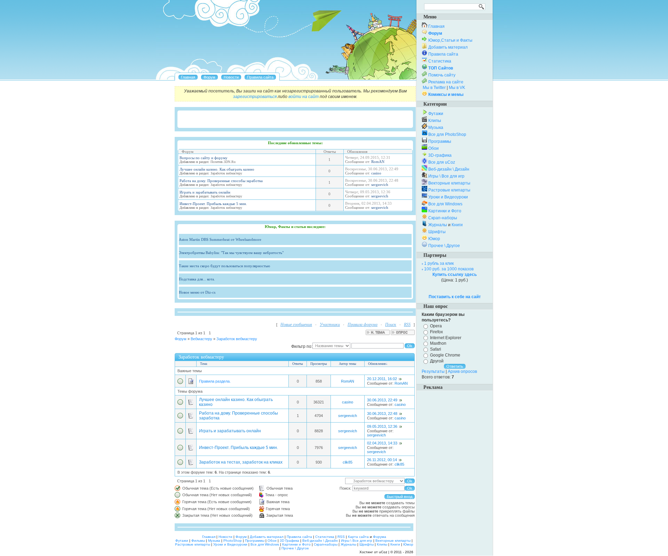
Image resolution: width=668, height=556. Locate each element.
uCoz (383, 552)
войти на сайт (303, 96)
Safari (435, 349)
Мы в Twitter (434, 87)
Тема (203, 364)
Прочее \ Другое (444, 245)
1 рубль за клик (439, 263)
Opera (436, 326)
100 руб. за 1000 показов (449, 269)
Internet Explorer (445, 337)
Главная (436, 26)
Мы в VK (457, 87)
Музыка (435, 127)
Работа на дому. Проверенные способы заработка (221, 181)
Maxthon (438, 343)
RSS (407, 324)
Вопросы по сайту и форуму (204, 158)
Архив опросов (462, 371)
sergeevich (379, 184)
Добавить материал (448, 47)
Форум (180, 339)
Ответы (297, 364)
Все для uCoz (441, 162)
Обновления (377, 364)
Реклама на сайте (445, 82)
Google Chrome (445, 355)
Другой (437, 361)
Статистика (439, 61)
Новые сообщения (296, 324)
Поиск (390, 324)
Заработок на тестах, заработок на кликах (241, 462)
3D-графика (440, 155)
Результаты (433, 371)
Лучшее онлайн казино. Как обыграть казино (217, 169)
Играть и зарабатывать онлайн (205, 192)
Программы (439, 141)
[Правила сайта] (260, 77)
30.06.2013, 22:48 (382, 413)
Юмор (434, 238)
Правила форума (362, 324)
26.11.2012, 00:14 (382, 460)
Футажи (435, 113)
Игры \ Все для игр (446, 176)
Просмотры (318, 364)
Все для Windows (445, 204)
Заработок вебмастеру (236, 339)
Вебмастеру (201, 339)
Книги (457, 224)
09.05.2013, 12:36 (382, 426)
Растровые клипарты (449, 190)
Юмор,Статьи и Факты (450, 40)
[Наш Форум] (209, 77)
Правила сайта (443, 54)
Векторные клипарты (449, 183)
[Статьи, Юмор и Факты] (231, 77)
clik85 (347, 462)
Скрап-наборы (442, 217)
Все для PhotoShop (447, 134)
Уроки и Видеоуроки (448, 197)
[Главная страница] (188, 77)
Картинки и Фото (444, 210)
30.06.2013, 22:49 (382, 400)
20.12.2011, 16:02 (382, 379)
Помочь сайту (441, 75)
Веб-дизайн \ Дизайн (448, 169)
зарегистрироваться (255, 96)
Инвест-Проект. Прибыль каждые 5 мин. (213, 204)
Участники (330, 324)
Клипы (434, 120)
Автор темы (347, 364)
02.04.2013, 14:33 (382, 443)
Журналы (437, 224)
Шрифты (437, 231)
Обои (433, 148)
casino (376, 173)
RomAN (377, 162)
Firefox (436, 331)
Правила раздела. (215, 381)
